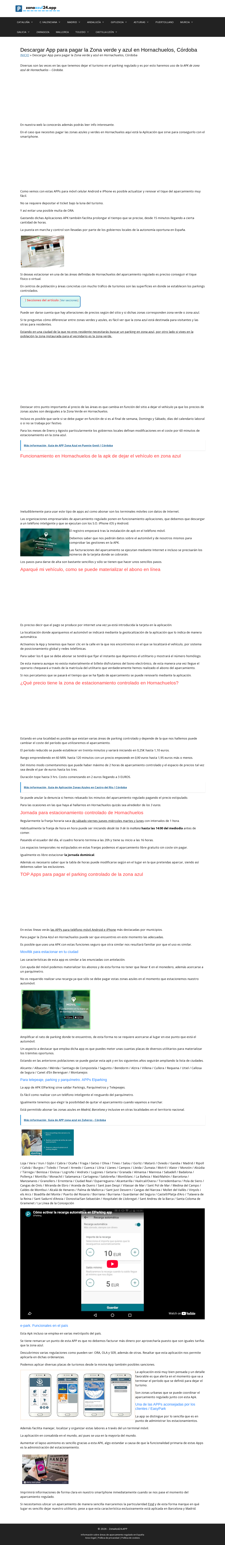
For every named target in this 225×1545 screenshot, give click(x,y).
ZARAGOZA (42, 32)
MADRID (72, 22)
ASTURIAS (139, 22)
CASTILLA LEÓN (105, 32)
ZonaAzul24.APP (118, 1528)
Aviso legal (90, 1537)
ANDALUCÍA (94, 22)
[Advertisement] (112, 98)
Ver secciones (69, 300)
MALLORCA (62, 32)
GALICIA (21, 32)
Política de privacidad (108, 1537)
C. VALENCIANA (48, 22)
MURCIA (185, 22)
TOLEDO (80, 32)
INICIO (24, 55)
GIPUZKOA (117, 22)
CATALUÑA (23, 22)
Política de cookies (130, 1537)
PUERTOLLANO (164, 22)
